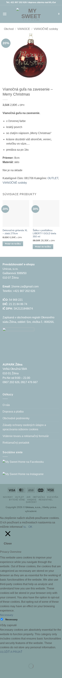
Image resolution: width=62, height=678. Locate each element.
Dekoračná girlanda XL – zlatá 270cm (15, 232)
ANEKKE (31, 500)
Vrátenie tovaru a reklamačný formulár (26, 436)
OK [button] (30, 526)
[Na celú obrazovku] (13, 657)
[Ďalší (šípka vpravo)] (13, 672)
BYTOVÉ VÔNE (17, 500)
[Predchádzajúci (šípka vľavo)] (3, 672)
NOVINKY (8, 497)
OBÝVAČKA (39, 497)
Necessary (11, 619)
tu (24, 526)
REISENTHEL (46, 500)
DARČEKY (31, 502)
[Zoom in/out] (3, 657)
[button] (5, 14)
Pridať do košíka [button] (13, 244)
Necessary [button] (6, 615)
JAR (28, 497)
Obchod (9, 28)
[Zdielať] (23, 657)
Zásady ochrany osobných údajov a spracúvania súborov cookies (24, 427)
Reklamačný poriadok (16, 442)
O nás (6, 405)
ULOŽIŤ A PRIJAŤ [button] (11, 651)
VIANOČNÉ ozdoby (46, 28)
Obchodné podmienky (16, 418)
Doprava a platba (13, 411)
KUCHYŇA (52, 497)
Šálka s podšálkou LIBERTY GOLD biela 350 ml (44, 233)
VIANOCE (23, 28)
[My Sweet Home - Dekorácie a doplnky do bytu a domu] (31, 14)
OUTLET (53, 178)
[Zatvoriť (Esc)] (33, 657)
